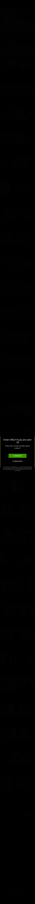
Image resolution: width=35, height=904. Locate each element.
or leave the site (17, 461)
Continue (17, 456)
